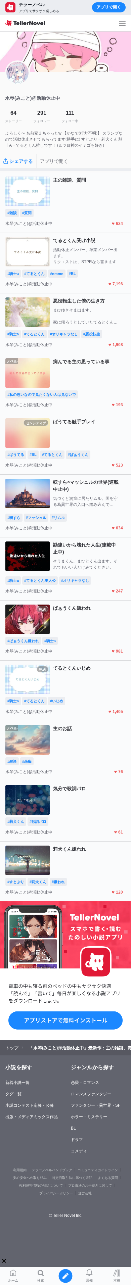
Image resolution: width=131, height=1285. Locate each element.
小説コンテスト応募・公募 (29, 1105)
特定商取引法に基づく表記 (72, 1178)
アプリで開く (109, 7)
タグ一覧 (13, 1094)
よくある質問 (108, 1178)
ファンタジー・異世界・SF (95, 1105)
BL (73, 1128)
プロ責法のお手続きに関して (90, 1185)
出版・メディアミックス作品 (31, 1116)
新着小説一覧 (17, 1082)
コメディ (79, 1151)
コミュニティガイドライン (98, 1170)
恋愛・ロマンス (85, 1082)
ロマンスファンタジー (91, 1094)
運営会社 (85, 1193)
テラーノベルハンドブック (52, 1170)
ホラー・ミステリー (89, 1116)
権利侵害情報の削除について (41, 1185)
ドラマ (77, 1139)
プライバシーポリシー (56, 1193)
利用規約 (20, 1170)
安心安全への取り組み (30, 1178)
